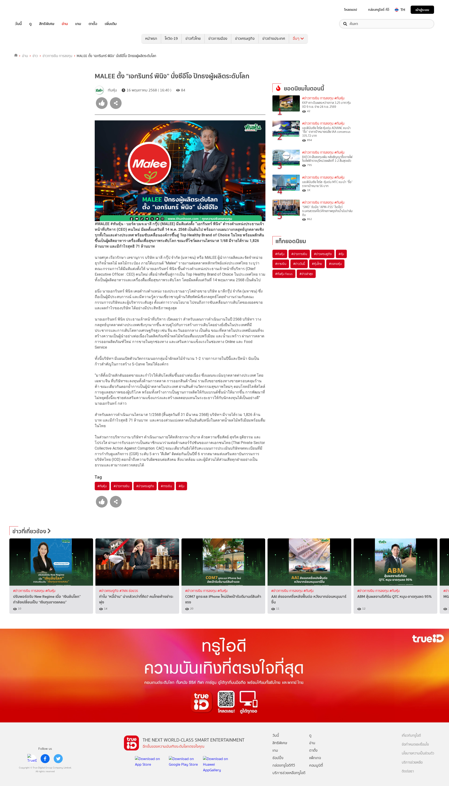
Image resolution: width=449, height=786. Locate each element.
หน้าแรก (151, 38)
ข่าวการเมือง (217, 38)
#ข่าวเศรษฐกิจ (145, 486)
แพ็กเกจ (315, 758)
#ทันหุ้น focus (284, 273)
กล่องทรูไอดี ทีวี (378, 9)
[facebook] (45, 758)
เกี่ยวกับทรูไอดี (411, 735)
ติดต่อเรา (408, 771)
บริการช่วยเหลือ (412, 762)
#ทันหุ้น (102, 486)
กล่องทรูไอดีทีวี (283, 765)
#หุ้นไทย (317, 263)
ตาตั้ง (93, 24)
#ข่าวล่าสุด (306, 273)
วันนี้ (18, 24)
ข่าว (35, 55)
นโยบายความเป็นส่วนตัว (418, 753)
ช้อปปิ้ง (277, 758)
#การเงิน (166, 486)
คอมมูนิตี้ (316, 765)
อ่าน (65, 24)
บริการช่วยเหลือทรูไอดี (288, 772)
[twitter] (58, 758)
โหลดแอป (350, 9)
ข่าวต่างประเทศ (273, 38)
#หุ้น (181, 486)
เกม (78, 24)
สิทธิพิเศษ (46, 24)
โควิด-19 (171, 38)
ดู (30, 24)
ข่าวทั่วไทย (193, 38)
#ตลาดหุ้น (335, 263)
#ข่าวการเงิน (121, 486)
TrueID (29, 10)
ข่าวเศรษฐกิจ (245, 38)
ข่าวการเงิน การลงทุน (57, 55)
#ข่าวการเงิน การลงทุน (317, 98)
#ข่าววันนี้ (299, 263)
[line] (32, 758)
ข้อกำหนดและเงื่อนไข (415, 744)
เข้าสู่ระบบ (422, 9)
